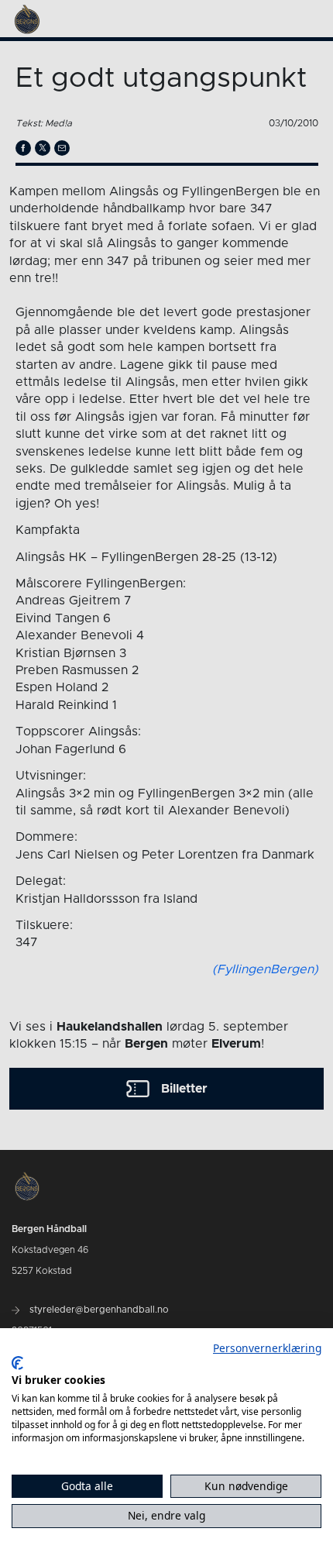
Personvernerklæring (267, 1348)
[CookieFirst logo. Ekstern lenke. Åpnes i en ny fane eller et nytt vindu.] (17, 1363)
